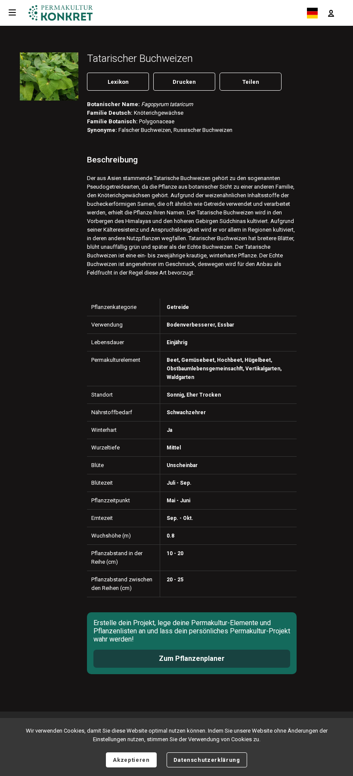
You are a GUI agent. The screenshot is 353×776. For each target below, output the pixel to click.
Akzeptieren (131, 760)
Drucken (184, 82)
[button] (331, 13)
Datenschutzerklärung (206, 760)
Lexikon (118, 82)
